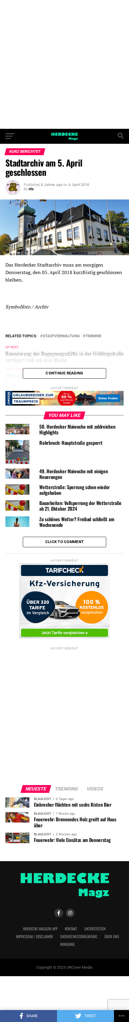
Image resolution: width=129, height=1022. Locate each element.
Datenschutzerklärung (78, 936)
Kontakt (71, 929)
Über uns (111, 936)
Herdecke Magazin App (40, 929)
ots (31, 189)
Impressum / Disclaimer (34, 936)
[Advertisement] (64, 64)
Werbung (67, 944)
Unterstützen (95, 929)
